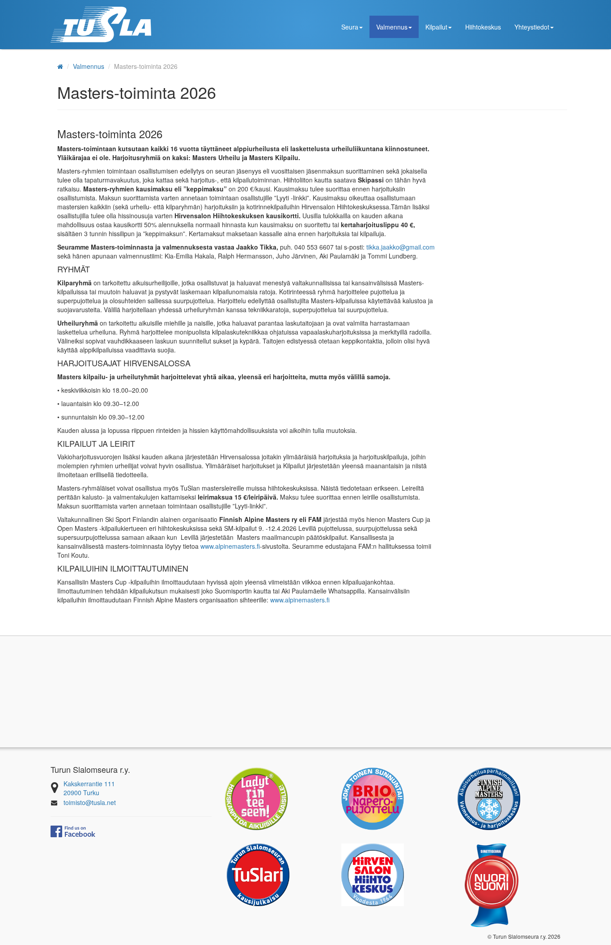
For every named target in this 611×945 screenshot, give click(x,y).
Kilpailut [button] (436, 26)
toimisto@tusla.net (90, 802)
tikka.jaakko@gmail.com (400, 246)
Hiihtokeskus (483, 26)
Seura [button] (349, 26)
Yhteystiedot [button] (531, 26)
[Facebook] (73, 830)
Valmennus (88, 66)
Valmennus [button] (391, 26)
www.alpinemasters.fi (230, 546)
